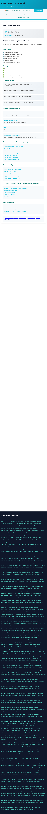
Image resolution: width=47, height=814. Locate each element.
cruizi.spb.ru (13, 786)
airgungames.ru (33, 553)
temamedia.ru (37, 772)
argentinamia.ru (14, 604)
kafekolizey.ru (25, 718)
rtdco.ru (17, 600)
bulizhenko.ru (34, 765)
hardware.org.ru (15, 695)
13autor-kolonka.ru (40, 535)
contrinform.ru (17, 791)
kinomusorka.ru (40, 651)
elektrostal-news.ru (5, 530)
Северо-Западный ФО (27, 10)
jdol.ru (7, 644)
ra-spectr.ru (36, 793)
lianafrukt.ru (33, 777)
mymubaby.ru (12, 674)
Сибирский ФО (18, 14)
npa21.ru (22, 749)
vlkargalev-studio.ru (18, 807)
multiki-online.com (5, 681)
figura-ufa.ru (31, 807)
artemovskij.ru (40, 721)
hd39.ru (44, 770)
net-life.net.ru (36, 658)
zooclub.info (16, 793)
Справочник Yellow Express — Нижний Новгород (15, 188)
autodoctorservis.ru (18, 658)
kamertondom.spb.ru (27, 658)
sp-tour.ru (38, 732)
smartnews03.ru (36, 542)
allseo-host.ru (41, 553)
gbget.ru (32, 618)
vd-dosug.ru (9, 535)
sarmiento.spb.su (9, 670)
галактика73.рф (10, 707)
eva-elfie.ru (26, 630)
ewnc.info (16, 688)
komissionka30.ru (18, 770)
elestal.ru (33, 539)
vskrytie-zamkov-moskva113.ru (18, 584)
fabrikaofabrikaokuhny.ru (37, 586)
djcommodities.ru (35, 616)
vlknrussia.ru (22, 581)
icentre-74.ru (32, 770)
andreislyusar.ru (11, 607)
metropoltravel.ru (5, 632)
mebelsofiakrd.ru (26, 765)
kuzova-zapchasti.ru (31, 742)
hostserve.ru (19, 537)
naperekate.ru (34, 577)
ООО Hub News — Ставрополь (11, 150)
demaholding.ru (39, 602)
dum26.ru (38, 751)
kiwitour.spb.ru (24, 802)
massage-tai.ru (33, 644)
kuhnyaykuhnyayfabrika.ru (19, 588)
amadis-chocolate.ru (5, 656)
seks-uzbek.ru (28, 532)
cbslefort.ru (9, 774)
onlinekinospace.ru (24, 649)
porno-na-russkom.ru (27, 537)
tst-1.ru (20, 551)
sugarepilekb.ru (4, 721)
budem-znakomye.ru (26, 530)
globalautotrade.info (5, 725)
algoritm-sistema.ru (28, 646)
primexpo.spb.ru (4, 665)
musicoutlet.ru (4, 797)
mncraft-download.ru (18, 646)
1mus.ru (21, 567)
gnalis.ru (8, 546)
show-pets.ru (29, 542)
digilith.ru (11, 628)
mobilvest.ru (19, 702)
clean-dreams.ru (4, 639)
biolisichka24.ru (10, 646)
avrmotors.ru (19, 704)
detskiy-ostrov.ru (28, 681)
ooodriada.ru (42, 793)
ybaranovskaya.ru (27, 737)
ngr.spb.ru (28, 674)
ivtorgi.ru (42, 749)
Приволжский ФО (39, 10)
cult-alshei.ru (41, 737)
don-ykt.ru (41, 628)
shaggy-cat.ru (26, 551)
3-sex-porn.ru (9, 565)
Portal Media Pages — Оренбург (11, 190)
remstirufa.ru (4, 637)
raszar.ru (9, 584)
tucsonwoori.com (5, 779)
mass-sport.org (38, 758)
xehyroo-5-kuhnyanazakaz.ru (32, 579)
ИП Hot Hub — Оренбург (9, 194)
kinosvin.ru (38, 677)
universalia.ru (16, 635)
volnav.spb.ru (33, 688)
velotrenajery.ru (4, 542)
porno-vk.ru (34, 532)
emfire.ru (3, 532)
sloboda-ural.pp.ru (12, 700)
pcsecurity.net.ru (18, 732)
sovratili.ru (40, 532)
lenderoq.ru (25, 709)
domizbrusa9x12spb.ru (13, 616)
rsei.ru (10, 804)
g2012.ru (16, 551)
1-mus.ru (3, 565)
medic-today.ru (24, 628)
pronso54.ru (11, 542)
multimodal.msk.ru (24, 686)
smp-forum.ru (40, 702)
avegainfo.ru (22, 667)
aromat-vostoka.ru (5, 702)
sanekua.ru (27, 777)
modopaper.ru (21, 618)
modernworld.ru (32, 756)
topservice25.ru (33, 744)
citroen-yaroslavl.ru (25, 774)
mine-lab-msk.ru (39, 563)
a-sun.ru (33, 763)
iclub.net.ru (31, 718)
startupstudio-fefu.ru (33, 649)
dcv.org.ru (15, 751)
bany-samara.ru (4, 804)
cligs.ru (42, 811)
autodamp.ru (22, 616)
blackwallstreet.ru (29, 746)
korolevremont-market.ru (15, 530)
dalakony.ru (37, 725)
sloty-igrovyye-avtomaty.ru (14, 625)
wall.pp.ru (24, 811)
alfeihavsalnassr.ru (39, 618)
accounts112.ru (33, 549)
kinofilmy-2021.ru (14, 642)
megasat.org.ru (26, 767)
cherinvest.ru (21, 681)
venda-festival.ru (4, 563)
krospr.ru (34, 535)
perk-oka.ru (33, 604)
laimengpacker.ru (22, 742)
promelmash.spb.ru (5, 795)
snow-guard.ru (20, 602)
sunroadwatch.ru (17, 774)
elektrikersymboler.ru (26, 684)
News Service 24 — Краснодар (11, 153)
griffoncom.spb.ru (14, 693)
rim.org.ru (28, 739)
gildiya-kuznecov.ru (39, 691)
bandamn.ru (3, 567)
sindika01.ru (40, 560)
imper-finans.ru (22, 739)
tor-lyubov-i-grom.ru (33, 607)
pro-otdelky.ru (9, 532)
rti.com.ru (12, 730)
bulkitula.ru (13, 546)
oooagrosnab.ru (35, 530)
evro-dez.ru (19, 609)
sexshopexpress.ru (26, 525)
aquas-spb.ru (41, 779)
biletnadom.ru (31, 574)
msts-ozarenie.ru (25, 721)
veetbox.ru (26, 521)
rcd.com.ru (3, 772)
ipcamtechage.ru (21, 763)
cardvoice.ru (14, 618)
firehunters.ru (39, 544)
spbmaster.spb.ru (42, 795)
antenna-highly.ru (31, 563)
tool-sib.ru (25, 732)
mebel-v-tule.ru (4, 732)
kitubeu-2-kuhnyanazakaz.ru (19, 579)
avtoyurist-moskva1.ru (6, 695)
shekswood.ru (33, 800)
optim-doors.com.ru (5, 749)
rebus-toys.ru (33, 567)
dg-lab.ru (29, 695)
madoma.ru (3, 621)
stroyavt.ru (28, 660)
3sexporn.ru (16, 567)
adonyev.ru (15, 535)
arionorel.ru (3, 788)
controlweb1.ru (34, 660)
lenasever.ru (17, 542)
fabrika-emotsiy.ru (23, 693)
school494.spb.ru (5, 674)
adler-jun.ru (42, 565)
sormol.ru (3, 537)
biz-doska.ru (38, 630)
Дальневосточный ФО (28, 14)
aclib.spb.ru (10, 770)
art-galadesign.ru (26, 704)
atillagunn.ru (34, 556)
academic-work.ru (13, 777)
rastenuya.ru (29, 523)
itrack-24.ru (18, 525)
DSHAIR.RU (19, 735)
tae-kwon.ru (3, 667)
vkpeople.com (32, 786)
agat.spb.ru (40, 693)
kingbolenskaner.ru (15, 714)
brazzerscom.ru (17, 572)
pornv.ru (12, 528)
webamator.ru (26, 609)
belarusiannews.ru (5, 809)
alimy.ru (31, 700)
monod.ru (36, 791)
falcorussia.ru (10, 658)
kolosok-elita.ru (38, 665)
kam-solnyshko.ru (18, 753)
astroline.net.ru (30, 714)
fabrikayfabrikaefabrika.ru (6, 574)
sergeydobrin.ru (32, 709)
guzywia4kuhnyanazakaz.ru (25, 586)
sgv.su (36, 679)
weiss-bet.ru (41, 632)
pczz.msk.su (16, 784)
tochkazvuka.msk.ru (41, 709)
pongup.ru (19, 544)
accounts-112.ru (10, 553)
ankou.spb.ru (36, 681)
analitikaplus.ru (31, 697)
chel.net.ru (18, 672)
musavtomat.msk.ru (5, 737)
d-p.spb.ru (3, 707)
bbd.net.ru (25, 702)
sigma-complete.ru (24, 756)
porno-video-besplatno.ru (33, 623)
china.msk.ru (11, 797)
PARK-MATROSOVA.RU (33, 693)
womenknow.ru (13, 809)
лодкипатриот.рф (17, 718)
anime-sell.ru (4, 800)
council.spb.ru (9, 718)
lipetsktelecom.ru (29, 584)
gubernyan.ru (41, 744)
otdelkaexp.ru (13, 702)
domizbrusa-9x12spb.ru (30, 602)
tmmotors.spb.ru (26, 735)
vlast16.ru (41, 667)
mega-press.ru (10, 523)
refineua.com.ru (24, 760)
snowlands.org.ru (5, 765)
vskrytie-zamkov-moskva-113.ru (20, 574)
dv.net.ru (31, 809)
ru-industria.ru (42, 646)
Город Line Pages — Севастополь (11, 159)
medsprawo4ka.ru (26, 572)
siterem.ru (3, 718)
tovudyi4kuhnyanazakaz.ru (7, 586)
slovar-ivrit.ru (24, 623)
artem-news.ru (18, 730)
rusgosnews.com (34, 674)
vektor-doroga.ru (39, 539)
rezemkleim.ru (26, 644)
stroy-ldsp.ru (38, 763)
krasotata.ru (12, 521)
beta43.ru (38, 777)
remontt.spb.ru (10, 728)
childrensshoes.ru (13, 765)
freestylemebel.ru (39, 802)
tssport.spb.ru (14, 746)
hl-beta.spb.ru (36, 672)
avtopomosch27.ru (41, 609)
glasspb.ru (33, 544)
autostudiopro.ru (34, 525)
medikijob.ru (3, 728)
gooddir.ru (32, 679)
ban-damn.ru (15, 565)
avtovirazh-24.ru (41, 784)
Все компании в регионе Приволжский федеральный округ (20, 218)
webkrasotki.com (13, 681)
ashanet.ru (34, 614)
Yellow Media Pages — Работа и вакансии (13, 171)
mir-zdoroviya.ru (31, 716)
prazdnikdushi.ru (19, 521)
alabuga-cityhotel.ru (5, 528)
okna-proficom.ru (10, 649)
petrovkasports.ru (16, 621)
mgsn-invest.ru (23, 804)
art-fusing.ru (4, 774)
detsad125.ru (24, 716)
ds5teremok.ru (4, 770)
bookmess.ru (11, 760)
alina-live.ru (37, 807)
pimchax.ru (3, 577)
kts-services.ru (38, 558)
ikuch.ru (12, 749)
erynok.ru (17, 649)
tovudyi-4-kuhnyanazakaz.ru (7, 572)
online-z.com (37, 700)
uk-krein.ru (3, 793)
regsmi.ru (20, 677)
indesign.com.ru (31, 802)
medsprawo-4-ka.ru (15, 570)
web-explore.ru (22, 523)
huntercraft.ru (37, 781)
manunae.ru (27, 618)
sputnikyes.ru (35, 684)
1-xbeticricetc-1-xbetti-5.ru (32, 546)
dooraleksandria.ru (22, 563)
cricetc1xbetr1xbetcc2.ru (20, 556)
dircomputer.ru (23, 639)
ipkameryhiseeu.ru (31, 751)
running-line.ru (4, 672)
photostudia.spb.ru (19, 728)
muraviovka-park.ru (25, 637)
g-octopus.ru (39, 604)
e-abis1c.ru (22, 558)
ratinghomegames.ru (25, 744)
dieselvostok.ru (42, 674)
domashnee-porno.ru (19, 630)
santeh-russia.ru (4, 735)
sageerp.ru (39, 742)
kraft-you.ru (3, 523)
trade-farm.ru (40, 614)
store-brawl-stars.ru (29, 558)
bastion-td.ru (4, 704)
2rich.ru (7, 537)
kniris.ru (26, 786)
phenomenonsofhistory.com (7, 811)
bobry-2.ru (10, 781)
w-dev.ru (11, 677)
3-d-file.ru (3, 551)
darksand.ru (26, 567)
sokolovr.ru (11, 644)
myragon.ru (26, 728)
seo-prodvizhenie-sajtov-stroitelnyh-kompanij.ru (30, 600)
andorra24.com (21, 746)
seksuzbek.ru (22, 532)
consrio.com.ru (10, 667)
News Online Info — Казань (10, 196)
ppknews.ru (34, 737)
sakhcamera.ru (11, 660)
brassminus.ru (40, 739)
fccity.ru (18, 795)
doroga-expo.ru (4, 623)
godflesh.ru (36, 646)
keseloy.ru (10, 800)
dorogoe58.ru (15, 742)
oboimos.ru (36, 746)
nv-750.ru (3, 611)
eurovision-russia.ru (37, 523)
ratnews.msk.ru (34, 774)
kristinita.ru (16, 639)
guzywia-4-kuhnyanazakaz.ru (7, 581)
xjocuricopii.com (34, 735)
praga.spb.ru (4, 658)
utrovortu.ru (21, 651)
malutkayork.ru (10, 679)
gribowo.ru (3, 546)
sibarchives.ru (4, 607)
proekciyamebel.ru (14, 739)
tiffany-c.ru (33, 704)
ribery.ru (10, 623)
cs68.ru (27, 581)
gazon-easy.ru (37, 718)
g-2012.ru (43, 551)
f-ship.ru (15, 677)
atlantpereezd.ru (18, 528)
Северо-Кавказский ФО (23, 17)
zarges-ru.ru (41, 649)
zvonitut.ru (3, 646)
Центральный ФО (16, 10)
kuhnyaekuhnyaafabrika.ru (6, 588)
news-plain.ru (9, 611)
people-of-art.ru (4, 711)
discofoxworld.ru (4, 544)
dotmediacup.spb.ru (18, 788)
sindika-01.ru (10, 560)
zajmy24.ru (38, 570)
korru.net (3, 670)
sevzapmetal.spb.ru (36, 753)
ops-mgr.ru (3, 553)
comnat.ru (39, 688)
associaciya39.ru (35, 663)
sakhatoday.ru (18, 684)
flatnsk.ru (8, 714)
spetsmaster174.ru (22, 751)
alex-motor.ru (23, 714)
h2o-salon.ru (4, 679)
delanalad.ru (22, 611)
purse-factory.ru (22, 565)
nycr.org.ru (17, 749)
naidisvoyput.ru (15, 804)
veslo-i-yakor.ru (13, 632)
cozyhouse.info (10, 807)
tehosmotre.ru (4, 556)
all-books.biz (34, 788)
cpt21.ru (21, 665)
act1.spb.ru (36, 714)
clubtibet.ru (18, 711)
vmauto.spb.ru (41, 788)
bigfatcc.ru (3, 539)
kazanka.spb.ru (31, 691)
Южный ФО (38, 14)
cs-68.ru (41, 579)
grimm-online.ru (23, 797)
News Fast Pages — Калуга (10, 148)
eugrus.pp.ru (28, 663)
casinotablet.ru (9, 635)
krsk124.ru (10, 697)
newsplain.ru (8, 618)
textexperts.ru (37, 639)
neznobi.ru (41, 537)
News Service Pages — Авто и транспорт (13, 169)
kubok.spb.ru (16, 697)
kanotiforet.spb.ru (24, 656)
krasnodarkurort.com (32, 730)
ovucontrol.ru (4, 625)
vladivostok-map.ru (34, 581)
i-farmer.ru (31, 758)
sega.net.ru (26, 809)
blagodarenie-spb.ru (30, 570)
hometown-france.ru (21, 546)
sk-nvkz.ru (11, 758)
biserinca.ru (24, 730)
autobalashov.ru (14, 651)
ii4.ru (9, 746)
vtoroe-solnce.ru (17, 781)
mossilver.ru (20, 709)
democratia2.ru (25, 758)
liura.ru (29, 544)
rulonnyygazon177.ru (12, 602)
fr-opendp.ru (10, 753)
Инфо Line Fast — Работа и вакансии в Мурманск (15, 211)
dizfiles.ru (28, 611)
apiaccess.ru (36, 723)
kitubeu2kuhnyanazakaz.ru (24, 577)
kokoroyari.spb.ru (5, 709)
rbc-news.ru (21, 535)
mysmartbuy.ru (17, 614)
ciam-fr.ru (39, 521)
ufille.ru (7, 521)
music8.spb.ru (4, 697)
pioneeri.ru (43, 653)
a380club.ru (7, 604)
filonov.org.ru (22, 793)
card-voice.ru (4, 602)
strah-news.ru (4, 525)
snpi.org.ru (39, 670)
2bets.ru (9, 653)
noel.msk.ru (30, 779)
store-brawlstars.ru (13, 563)
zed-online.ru (38, 574)
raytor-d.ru (29, 556)
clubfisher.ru (41, 635)
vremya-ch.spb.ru (28, 749)
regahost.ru (32, 665)
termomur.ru (34, 635)
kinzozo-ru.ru (4, 663)
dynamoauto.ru (30, 711)
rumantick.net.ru (41, 765)
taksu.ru (30, 628)
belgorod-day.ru (4, 628)
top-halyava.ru (25, 549)
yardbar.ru (18, 802)
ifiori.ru (2, 751)
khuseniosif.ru (10, 788)
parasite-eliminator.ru (14, 756)
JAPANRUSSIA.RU (5, 739)
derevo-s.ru (10, 791)
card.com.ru (24, 691)
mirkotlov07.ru (22, 772)
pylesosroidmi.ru (31, 811)
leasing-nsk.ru (39, 770)
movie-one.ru (27, 604)
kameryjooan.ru (32, 721)
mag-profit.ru (25, 770)
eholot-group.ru (4, 758)
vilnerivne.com (4, 781)
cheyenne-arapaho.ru (27, 753)
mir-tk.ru (16, 581)
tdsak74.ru (41, 660)
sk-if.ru (39, 774)
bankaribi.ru (3, 584)
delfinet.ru (21, 539)
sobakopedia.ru (4, 688)
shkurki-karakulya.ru (15, 656)
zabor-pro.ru (4, 742)
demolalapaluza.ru (23, 642)
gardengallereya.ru (5, 730)
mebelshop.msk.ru (32, 702)
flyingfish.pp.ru (42, 767)
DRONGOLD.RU (17, 758)
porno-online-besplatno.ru (26, 621)
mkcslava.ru (3, 653)
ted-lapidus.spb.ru (5, 756)
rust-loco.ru (23, 672)
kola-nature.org (33, 795)
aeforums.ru (11, 686)
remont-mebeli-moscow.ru (25, 635)
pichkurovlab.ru (17, 628)
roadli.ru (3, 614)
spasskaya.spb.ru (20, 786)
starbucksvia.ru (15, 539)
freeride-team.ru (11, 525)
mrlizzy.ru (20, 765)
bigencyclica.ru (35, 667)
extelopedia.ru (17, 670)
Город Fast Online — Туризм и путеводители (14, 176)
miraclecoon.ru (12, 544)
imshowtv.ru (40, 730)
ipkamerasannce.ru (31, 804)
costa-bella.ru (22, 663)
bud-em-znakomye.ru (27, 528)
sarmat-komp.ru (36, 653)
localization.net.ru (34, 767)
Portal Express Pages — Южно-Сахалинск (13, 146)
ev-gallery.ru (37, 551)
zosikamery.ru (4, 700)
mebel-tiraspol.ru (27, 788)
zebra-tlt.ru (3, 649)
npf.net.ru (3, 691)
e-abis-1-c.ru (34, 560)
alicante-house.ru (40, 804)
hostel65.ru (24, 544)
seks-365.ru (42, 623)
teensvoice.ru (4, 630)
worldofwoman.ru (34, 637)
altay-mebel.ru (38, 760)
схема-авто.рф (22, 695)
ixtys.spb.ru (12, 795)
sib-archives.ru (27, 560)
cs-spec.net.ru (31, 760)
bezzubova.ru (12, 711)
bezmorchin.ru (12, 665)
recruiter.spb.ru (40, 695)
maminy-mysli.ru (39, 786)
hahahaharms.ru (9, 551)
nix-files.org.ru (11, 684)
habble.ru (9, 539)
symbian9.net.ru (12, 735)
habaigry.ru (31, 686)
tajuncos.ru (9, 621)
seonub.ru (39, 644)
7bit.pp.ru (8, 691)
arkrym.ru (11, 639)
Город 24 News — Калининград (11, 157)
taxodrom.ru (3, 744)
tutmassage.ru (32, 656)
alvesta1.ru (41, 681)
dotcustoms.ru (4, 616)
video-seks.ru (42, 581)
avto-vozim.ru (4, 660)
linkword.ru (17, 760)
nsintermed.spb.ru (33, 784)
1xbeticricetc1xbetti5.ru (6, 558)
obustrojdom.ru (13, 737)
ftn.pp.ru (9, 742)
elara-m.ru (34, 651)
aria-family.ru (41, 611)
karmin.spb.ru (26, 800)
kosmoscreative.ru (12, 704)
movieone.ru (13, 609)
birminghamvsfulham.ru (27, 653)
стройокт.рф (4, 784)
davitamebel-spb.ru (24, 707)
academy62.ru (38, 728)
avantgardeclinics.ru (22, 779)
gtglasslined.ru (4, 746)
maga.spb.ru (37, 797)
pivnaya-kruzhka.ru (5, 642)
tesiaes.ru (19, 691)
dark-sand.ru (4, 560)
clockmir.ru (30, 781)
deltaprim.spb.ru (18, 679)
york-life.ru (40, 621)
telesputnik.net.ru (17, 811)
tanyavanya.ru (30, 642)
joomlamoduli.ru (4, 777)
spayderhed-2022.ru (5, 609)
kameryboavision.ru (5, 693)
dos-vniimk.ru (20, 809)
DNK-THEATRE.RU (5, 763)
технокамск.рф (29, 793)
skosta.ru (28, 763)
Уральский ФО (9, 14)
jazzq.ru (3, 786)
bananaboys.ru (21, 777)
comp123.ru (35, 628)
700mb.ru (26, 807)
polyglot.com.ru (4, 716)
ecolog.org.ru (39, 656)
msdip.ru (3, 644)
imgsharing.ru (11, 630)
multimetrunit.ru (31, 732)
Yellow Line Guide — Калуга (10, 155)
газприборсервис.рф (17, 800)
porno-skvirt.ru (27, 535)
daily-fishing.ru (10, 767)
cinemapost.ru (33, 521)
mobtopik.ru (11, 732)
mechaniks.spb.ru (13, 763)
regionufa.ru (34, 632)
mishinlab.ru (35, 537)
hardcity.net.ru (17, 744)
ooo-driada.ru (18, 716)
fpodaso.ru (42, 530)
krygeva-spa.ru (11, 672)
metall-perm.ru (15, 723)
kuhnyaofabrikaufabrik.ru (6, 579)
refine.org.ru (42, 791)
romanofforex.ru (23, 697)
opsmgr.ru (31, 551)
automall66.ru (4, 802)
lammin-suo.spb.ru (25, 670)
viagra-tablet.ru (30, 565)
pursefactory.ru (24, 607)
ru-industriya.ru (24, 625)
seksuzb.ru (16, 586)
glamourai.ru (33, 739)
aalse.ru (2, 604)
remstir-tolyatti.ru (38, 642)
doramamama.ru (17, 637)
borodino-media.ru (21, 632)
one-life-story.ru (18, 549)
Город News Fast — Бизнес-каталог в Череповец (15, 206)
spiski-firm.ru (28, 651)
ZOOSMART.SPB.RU (30, 725)
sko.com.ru (16, 707)
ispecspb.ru (26, 665)
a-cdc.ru (35, 528)
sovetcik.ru (20, 737)
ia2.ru (17, 665)
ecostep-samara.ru (41, 704)
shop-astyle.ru (4, 791)
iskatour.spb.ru (33, 670)
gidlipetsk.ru (11, 716)
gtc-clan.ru (37, 811)
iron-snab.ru (15, 663)
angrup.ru (34, 695)
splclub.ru (35, 621)
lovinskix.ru (23, 542)
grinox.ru (10, 721)
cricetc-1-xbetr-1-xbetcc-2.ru (7, 549)
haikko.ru (37, 686)
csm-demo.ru (17, 553)
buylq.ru (35, 779)
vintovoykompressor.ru (17, 653)
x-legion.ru (20, 560)
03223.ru (3, 521)
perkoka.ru (21, 604)
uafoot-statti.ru (15, 558)
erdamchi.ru (10, 637)
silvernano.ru (27, 539)
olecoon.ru (3, 535)
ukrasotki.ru (15, 532)
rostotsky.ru (28, 632)
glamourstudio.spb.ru (25, 795)
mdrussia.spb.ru (30, 791)
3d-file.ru (40, 556)
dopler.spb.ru (4, 723)
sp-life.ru (16, 560)
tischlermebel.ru (40, 800)
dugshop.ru (29, 672)
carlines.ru (3, 714)
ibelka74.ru (3, 807)
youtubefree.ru (34, 611)
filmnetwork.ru (26, 677)
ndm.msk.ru (21, 723)
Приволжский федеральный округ (12, 6)
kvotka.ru (10, 663)
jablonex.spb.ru (4, 760)
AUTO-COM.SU (20, 700)
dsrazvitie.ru (10, 744)
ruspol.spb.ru (4, 753)
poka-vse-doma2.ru (25, 553)
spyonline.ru (37, 697)
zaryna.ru (3, 635)
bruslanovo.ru (39, 716)
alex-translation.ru (13, 779)
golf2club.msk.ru (4, 686)
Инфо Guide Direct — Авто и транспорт (13, 173)
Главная (2, 6)
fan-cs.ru (43, 732)
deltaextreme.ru (15, 772)
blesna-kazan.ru (13, 709)
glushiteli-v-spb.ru (18, 767)
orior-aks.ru (24, 711)
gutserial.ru (23, 791)
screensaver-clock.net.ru (24, 688)
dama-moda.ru (40, 756)
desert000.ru (36, 749)
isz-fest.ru (11, 688)
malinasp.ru (32, 677)
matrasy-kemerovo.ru (26, 614)
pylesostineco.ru (16, 721)
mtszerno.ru (3, 767)
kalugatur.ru (13, 691)
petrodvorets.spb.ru (24, 784)
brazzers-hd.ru (10, 577)
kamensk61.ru (9, 793)
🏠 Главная (7, 10)
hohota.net (26, 700)
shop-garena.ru (42, 546)
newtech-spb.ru (18, 644)
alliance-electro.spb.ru (20, 660)
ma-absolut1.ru (33, 609)
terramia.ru (31, 728)
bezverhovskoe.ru (15, 725)
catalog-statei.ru (8, 751)
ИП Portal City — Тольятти (10, 192)
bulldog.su (16, 797)
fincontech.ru (10, 567)
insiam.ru (16, 667)
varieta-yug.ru (11, 556)
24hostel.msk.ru (4, 677)
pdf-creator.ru (4, 684)
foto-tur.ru (32, 630)
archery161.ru (28, 667)
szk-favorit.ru (38, 711)
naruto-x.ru (18, 607)
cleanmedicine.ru (17, 623)
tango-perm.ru (26, 679)
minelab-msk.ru (39, 567)
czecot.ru (7, 786)
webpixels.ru (10, 784)
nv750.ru (42, 616)
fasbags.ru (36, 565)
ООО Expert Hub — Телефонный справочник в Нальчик (16, 209)
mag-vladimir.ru (11, 802)
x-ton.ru (3, 618)
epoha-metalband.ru (20, 674)
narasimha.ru (28, 616)
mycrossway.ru (30, 772)
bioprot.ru (9, 772)
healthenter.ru (30, 639)
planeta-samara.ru (9, 614)
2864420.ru (22, 570)
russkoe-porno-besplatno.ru (34, 625)
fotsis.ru (31, 707)
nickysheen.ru (25, 781)
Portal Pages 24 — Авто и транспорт (12, 178)
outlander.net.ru (30, 797)
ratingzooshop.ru (28, 723)
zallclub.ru (17, 686)
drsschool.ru (22, 725)
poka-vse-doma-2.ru (41, 549)
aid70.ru (9, 723)
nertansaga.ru (16, 611)
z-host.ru (16, 577)
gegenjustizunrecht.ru (5, 651)
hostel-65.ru (12, 537)
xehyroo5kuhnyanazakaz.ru (37, 572)
